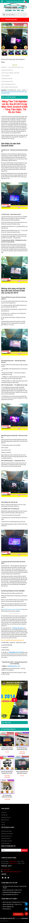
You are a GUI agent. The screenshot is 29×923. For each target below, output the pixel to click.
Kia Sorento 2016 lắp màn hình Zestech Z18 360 (22, 773)
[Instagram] (8, 877)
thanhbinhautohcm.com (13, 666)
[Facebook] (2, 877)
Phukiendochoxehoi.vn (18, 628)
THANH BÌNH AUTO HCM (15, 652)
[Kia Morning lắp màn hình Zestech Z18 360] (7, 739)
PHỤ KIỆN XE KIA (11, 90)
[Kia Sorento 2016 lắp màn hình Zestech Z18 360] (22, 762)
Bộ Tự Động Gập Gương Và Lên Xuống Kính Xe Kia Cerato (7, 797)
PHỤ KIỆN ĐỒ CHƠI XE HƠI (7, 918)
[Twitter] (5, 877)
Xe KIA (23, 90)
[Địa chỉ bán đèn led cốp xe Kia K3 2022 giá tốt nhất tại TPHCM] (22, 739)
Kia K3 (19, 90)
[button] (25, 25)
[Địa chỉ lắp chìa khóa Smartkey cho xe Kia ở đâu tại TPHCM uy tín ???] (7, 762)
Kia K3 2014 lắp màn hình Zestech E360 (15, 91)
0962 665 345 (12, 861)
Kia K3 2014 (3, 91)
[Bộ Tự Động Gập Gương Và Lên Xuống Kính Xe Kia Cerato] (7, 786)
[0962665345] (27, 914)
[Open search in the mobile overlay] (14, 15)
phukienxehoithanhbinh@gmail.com (12, 871)
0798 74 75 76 (13, 863)
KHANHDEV (25, 918)
